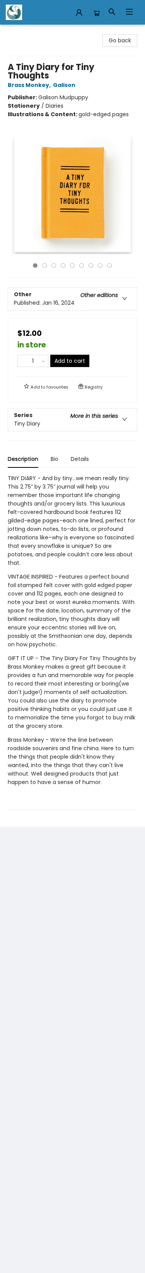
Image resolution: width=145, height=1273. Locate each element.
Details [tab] (80, 459)
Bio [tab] (54, 459)
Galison (64, 85)
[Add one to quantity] (43, 361)
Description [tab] (23, 459)
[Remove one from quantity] (22, 361)
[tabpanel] (72, 642)
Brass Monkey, (30, 85)
